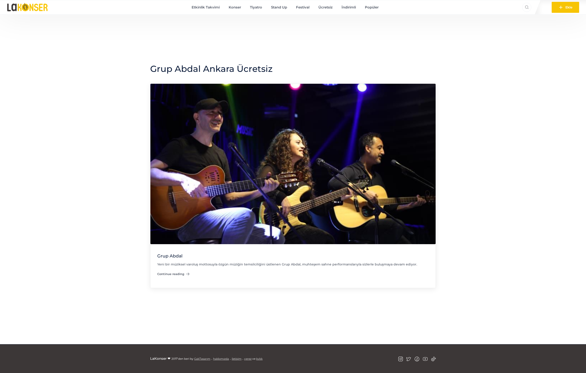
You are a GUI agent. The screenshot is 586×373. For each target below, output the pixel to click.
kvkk (259, 358)
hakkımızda (221, 358)
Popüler (372, 7)
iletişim (236, 358)
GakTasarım (202, 358)
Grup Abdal (169, 256)
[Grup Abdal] (293, 164)
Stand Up (279, 7)
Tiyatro (256, 7)
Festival (302, 7)
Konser (235, 7)
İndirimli (349, 7)
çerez (248, 358)
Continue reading (170, 275)
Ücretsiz (325, 7)
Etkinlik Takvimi (206, 7)
